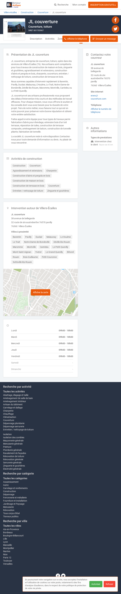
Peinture (7, 447)
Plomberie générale (12, 450)
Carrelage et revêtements (15, 488)
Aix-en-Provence (11, 529)
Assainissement (11, 482)
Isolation (7, 434)
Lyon (5, 542)
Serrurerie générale (12, 462)
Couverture (8, 420)
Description (36, 38)
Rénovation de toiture (13, 456)
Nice (5, 554)
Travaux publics (10, 516)
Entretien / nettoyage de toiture (18, 429)
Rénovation (8, 510)
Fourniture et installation (15, 500)
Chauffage (8, 414)
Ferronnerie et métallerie (15, 497)
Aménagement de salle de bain (18, 398)
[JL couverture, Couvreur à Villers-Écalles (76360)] (14, 29)
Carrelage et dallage (13, 407)
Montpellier (8, 548)
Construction (9, 491)
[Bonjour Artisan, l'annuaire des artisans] (13, 4)
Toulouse (7, 560)
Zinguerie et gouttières (14, 465)
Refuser (109, 584)
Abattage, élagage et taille (15, 395)
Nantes (6, 551)
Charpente (8, 411)
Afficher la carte (40, 292)
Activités (50, 38)
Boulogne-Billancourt (13, 535)
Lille (5, 538)
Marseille (7, 545)
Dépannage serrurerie (13, 426)
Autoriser (95, 584)
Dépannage (8, 494)
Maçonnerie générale (13, 440)
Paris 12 (7, 557)
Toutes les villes (12, 525)
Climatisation (9, 417)
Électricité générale (12, 469)
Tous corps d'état (11, 513)
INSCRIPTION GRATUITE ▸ (103, 5)
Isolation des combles (13, 437)
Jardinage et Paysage (13, 504)
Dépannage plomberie (13, 423)
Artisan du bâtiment (13, 404)
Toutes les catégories (15, 478)
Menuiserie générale (13, 443)
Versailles (7, 564)
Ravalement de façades (14, 453)
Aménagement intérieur (14, 401)
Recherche (63, 4)
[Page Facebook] (115, 20)
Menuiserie (8, 507)
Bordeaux (8, 532)
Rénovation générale (13, 459)
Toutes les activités (14, 391)
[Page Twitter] (115, 28)
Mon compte (79, 4)
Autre (6, 485)
